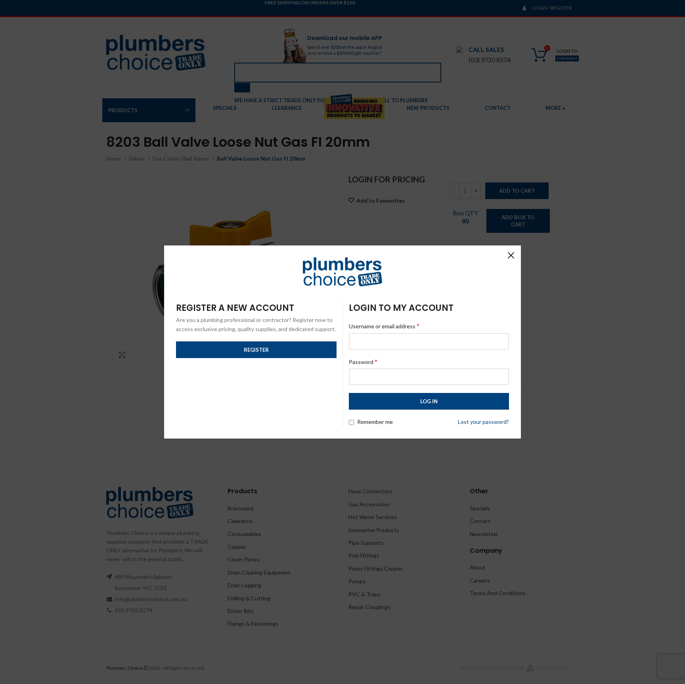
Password (363, 361)
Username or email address (384, 326)
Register (256, 350)
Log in (429, 401)
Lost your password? (483, 421)
